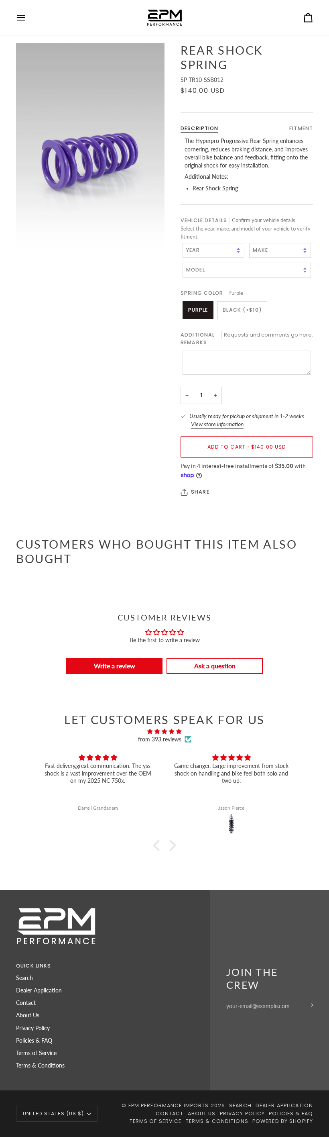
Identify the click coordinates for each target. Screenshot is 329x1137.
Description (199, 128)
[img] (164, 731)
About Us (27, 1015)
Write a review (114, 666)
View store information (217, 424)
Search (24, 978)
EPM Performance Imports (168, 1105)
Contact (26, 1003)
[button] (158, 845)
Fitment (301, 128)
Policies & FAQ (34, 1040)
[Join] (306, 1005)
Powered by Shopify (282, 1121)
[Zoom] (90, 154)
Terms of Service (36, 1053)
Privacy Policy (33, 1028)
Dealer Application (39, 990)
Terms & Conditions (40, 1065)
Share (200, 491)
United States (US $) (53, 1113)
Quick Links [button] (33, 965)
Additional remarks (247, 338)
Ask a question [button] (215, 666)
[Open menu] (28, 17)
